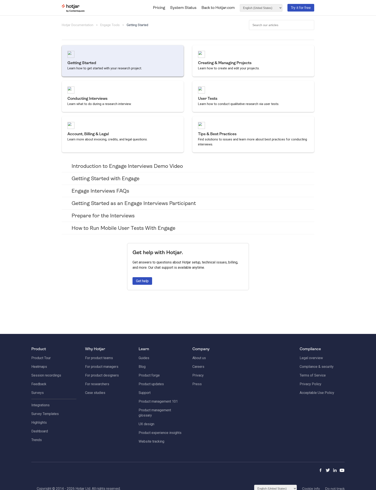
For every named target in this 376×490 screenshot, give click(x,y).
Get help (142, 281)
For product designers (102, 375)
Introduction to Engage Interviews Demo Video (127, 166)
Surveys (37, 393)
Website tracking (151, 441)
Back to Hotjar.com (218, 7)
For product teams (99, 358)
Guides (144, 358)
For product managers (101, 367)
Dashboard (39, 431)
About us (199, 358)
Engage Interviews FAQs (100, 191)
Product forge (149, 375)
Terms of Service (313, 375)
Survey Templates (45, 414)
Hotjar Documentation (77, 25)
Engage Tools (110, 25)
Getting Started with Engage (105, 178)
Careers (198, 367)
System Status (183, 7)
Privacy (198, 375)
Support (145, 393)
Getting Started (137, 25)
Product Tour (41, 358)
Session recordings (46, 375)
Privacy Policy (310, 384)
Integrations (40, 405)
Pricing (159, 7)
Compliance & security (317, 367)
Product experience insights (160, 433)
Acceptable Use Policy (317, 393)
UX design (146, 424)
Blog (142, 367)
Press (197, 384)
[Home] (73, 11)
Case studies (95, 393)
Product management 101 (158, 401)
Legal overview (311, 358)
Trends (36, 440)
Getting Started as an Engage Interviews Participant (134, 203)
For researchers (97, 384)
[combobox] (281, 25)
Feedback (38, 384)
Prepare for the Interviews (103, 216)
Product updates (151, 384)
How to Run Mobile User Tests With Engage (123, 228)
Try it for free (301, 8)
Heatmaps (39, 367)
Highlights (39, 422)
